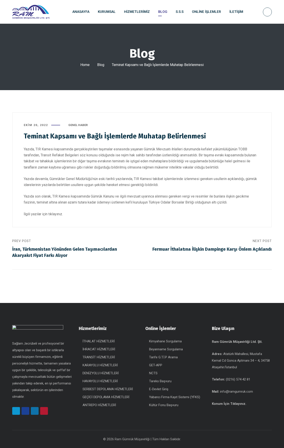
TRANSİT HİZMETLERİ (99, 357)
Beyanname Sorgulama (166, 349)
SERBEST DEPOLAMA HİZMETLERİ (108, 389)
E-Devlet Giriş (158, 389)
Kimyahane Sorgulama (165, 341)
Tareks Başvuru (160, 381)
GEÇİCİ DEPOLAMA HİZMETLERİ (106, 397)
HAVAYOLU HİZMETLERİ (100, 381)
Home (85, 65)
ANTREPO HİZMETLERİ (99, 405)
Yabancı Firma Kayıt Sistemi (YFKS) (174, 397)
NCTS (153, 373)
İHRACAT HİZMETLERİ (99, 349)
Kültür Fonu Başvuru (163, 405)
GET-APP (155, 365)
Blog (100, 65)
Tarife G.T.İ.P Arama (163, 357)
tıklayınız (55, 214)
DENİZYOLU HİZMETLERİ (101, 373)
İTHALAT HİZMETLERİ (99, 341)
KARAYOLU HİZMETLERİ (100, 365)
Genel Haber (78, 125)
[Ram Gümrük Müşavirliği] (31, 12)
